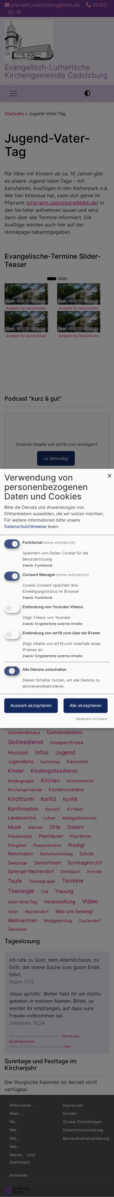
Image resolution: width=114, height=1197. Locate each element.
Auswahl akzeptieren (31, 705)
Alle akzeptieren (86, 705)
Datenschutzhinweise (25, 526)
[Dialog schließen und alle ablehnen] (109, 472)
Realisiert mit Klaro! (91, 719)
